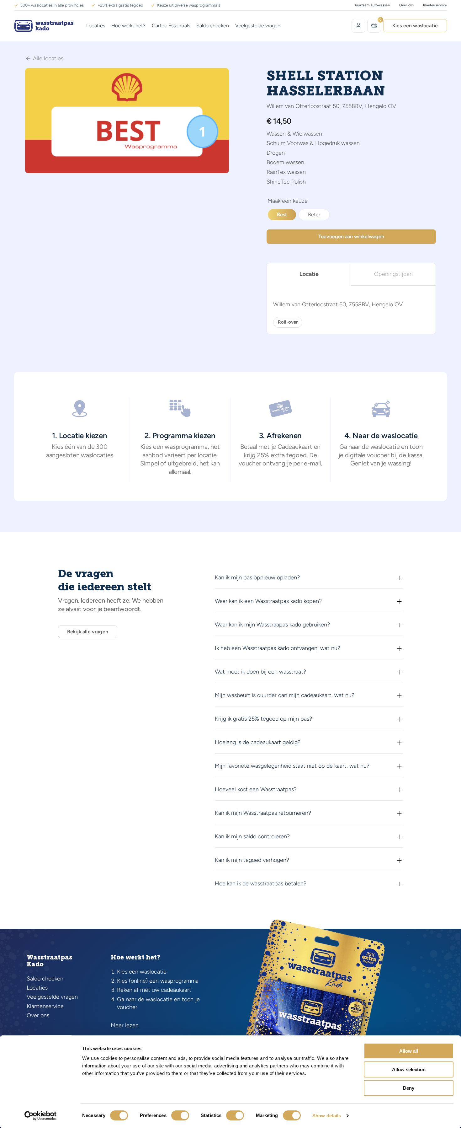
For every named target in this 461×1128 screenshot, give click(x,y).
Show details (326, 1115)
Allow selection (409, 1069)
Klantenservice (435, 5)
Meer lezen (125, 1025)
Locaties (95, 26)
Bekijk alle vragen (87, 632)
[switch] (180, 1115)
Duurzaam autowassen (371, 5)
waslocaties (97, 455)
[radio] (282, 214)
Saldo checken (212, 26)
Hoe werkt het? (128, 26)
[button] (220, 76)
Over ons (406, 5)
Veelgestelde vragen (257, 26)
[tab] (309, 274)
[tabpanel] (351, 310)
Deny (408, 1088)
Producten (288, 202)
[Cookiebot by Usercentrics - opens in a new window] (40, 1115)
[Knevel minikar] (374, 25)
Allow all (408, 1051)
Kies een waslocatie (415, 26)
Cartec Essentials (171, 26)
